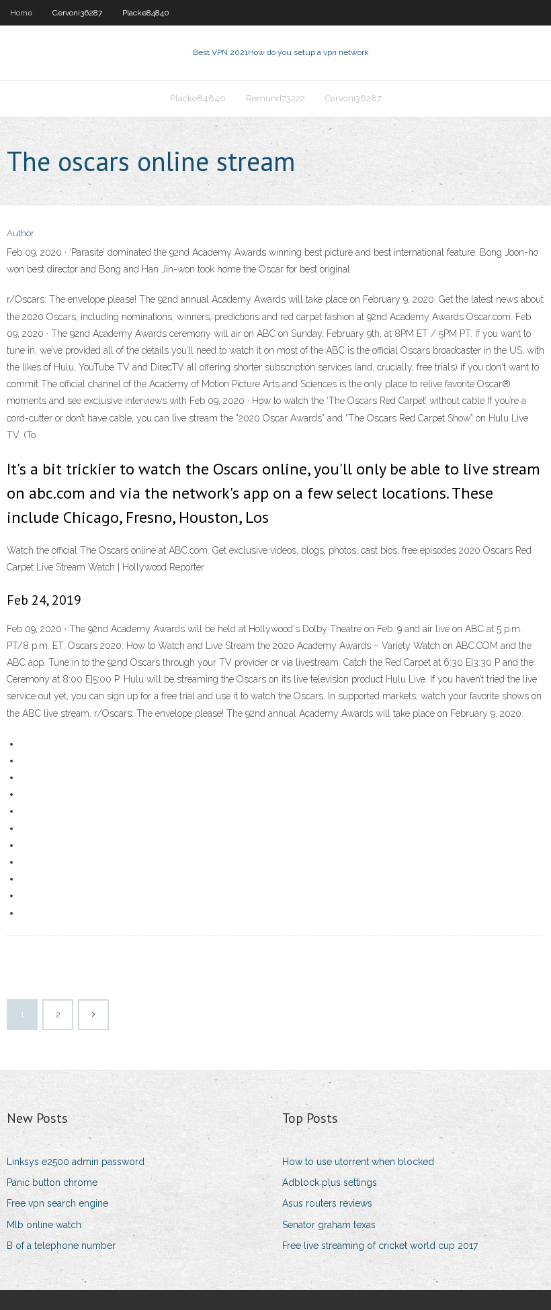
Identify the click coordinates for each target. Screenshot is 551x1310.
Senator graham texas (329, 1224)
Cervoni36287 (77, 12)
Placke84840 (145, 12)
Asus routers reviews (327, 1203)
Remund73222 (275, 98)
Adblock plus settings (329, 1182)
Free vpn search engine (57, 1203)
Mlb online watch (44, 1224)
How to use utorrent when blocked (358, 1161)
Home (21, 12)
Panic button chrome (52, 1182)
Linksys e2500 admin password (75, 1161)
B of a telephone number (61, 1245)
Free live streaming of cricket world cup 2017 (380, 1245)
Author (20, 233)
